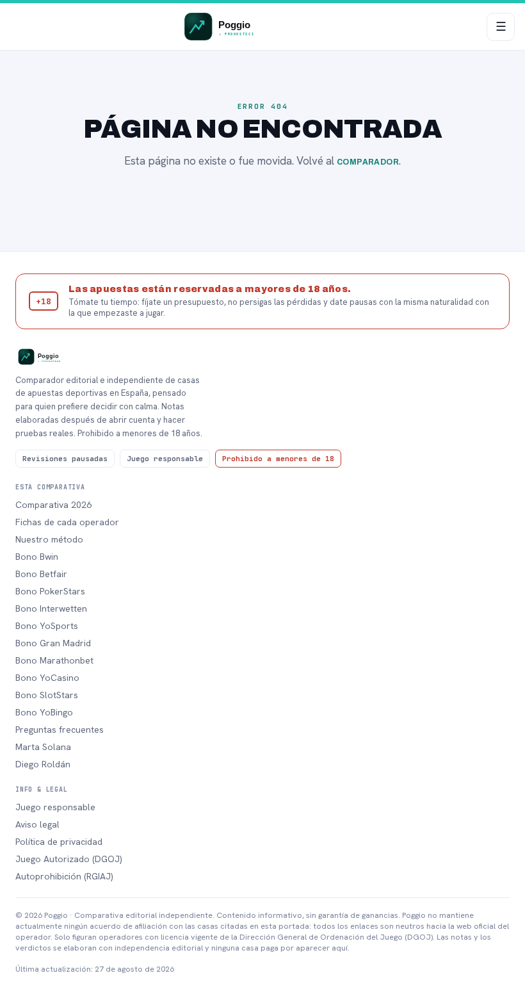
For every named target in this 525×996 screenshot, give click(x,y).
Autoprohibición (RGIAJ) (64, 876)
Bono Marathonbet (54, 660)
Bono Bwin (36, 556)
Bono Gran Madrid (53, 643)
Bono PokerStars (50, 591)
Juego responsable (55, 807)
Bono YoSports (46, 626)
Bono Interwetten (51, 608)
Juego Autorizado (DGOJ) (68, 859)
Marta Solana (43, 747)
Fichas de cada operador (67, 522)
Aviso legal (37, 824)
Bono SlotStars (46, 695)
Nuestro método (49, 539)
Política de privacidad (58, 841)
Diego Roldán (42, 764)
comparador (368, 162)
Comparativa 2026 (53, 504)
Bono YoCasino (47, 677)
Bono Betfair (41, 574)
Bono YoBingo (44, 712)
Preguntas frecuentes (59, 729)
